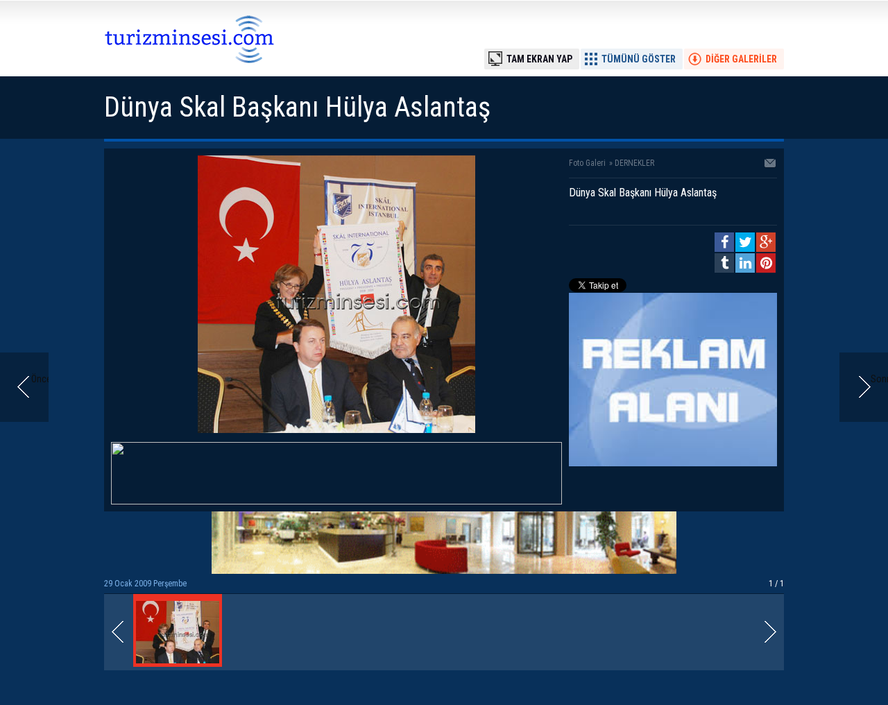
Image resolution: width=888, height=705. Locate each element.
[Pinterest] (766, 263)
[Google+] (766, 242)
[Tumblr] (724, 263)
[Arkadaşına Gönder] (771, 164)
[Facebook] (724, 242)
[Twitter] (745, 242)
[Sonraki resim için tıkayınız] (336, 429)
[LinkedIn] (745, 263)
